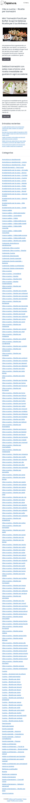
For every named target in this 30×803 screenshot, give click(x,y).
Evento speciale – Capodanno (13, 734)
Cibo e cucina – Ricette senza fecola (15, 624)
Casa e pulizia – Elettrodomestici (13, 213)
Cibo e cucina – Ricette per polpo (14, 523)
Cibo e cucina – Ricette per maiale (14, 440)
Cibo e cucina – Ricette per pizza (13, 500)
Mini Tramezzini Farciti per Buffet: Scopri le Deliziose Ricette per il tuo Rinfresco (14, 21)
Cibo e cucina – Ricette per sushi (13, 566)
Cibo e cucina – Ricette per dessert (14, 363)
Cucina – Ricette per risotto (11, 713)
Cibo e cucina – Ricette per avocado (15, 296)
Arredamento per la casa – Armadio (15, 170)
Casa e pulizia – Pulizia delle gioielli (14, 223)
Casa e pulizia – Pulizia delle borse (14, 221)
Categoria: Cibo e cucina (11, 248)
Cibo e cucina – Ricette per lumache (15, 437)
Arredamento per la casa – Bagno (14, 173)
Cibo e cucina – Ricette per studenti (14, 560)
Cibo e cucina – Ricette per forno (13, 393)
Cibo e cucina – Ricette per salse (13, 553)
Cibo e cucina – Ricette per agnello (14, 291)
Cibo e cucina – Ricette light (12, 279)
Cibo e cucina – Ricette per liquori (14, 434)
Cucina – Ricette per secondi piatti (14, 715)
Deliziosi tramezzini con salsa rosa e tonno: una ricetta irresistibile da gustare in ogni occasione (14, 70)
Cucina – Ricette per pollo (11, 708)
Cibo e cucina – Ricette (10, 276)
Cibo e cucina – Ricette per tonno (14, 571)
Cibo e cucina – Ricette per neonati (14, 460)
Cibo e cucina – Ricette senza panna (15, 645)
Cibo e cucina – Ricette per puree (14, 535)
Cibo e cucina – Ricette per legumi (14, 429)
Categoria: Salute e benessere (13, 268)
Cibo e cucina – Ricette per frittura (14, 396)
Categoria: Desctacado (10, 256)
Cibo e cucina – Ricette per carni (13, 322)
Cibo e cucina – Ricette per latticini (14, 422)
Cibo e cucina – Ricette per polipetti (14, 510)
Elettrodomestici (8, 726)
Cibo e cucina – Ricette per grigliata (14, 411)
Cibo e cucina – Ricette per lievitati (14, 432)
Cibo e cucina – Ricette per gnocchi (14, 409)
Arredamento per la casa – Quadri (14, 189)
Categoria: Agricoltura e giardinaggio (10, 244)
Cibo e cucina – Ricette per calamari (15, 316)
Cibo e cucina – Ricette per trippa (14, 586)
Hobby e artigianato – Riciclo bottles (15, 749)
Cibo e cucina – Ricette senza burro (14, 614)
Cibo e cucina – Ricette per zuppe (14, 609)
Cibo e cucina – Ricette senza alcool (14, 611)
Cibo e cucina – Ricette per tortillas (14, 578)
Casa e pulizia (7, 210)
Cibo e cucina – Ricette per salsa (13, 550)
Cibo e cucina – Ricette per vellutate (15, 591)
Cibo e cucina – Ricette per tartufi (14, 568)
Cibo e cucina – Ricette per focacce (14, 386)
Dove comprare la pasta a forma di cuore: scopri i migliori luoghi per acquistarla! (13, 145)
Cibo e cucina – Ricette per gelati (13, 406)
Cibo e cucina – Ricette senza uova (14, 656)
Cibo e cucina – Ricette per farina (14, 383)
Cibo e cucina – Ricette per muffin (14, 457)
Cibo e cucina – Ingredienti (11, 274)
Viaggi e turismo (8, 793)
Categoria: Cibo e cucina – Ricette (14, 250)
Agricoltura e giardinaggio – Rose (14, 165)
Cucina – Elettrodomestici (11, 677)
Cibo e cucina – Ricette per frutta (13, 401)
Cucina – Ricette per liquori (11, 690)
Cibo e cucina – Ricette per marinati (14, 442)
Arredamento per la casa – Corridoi (14, 175)
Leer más (6, 59)
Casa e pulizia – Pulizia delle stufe (14, 238)
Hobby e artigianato (9, 744)
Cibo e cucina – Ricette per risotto (14, 545)
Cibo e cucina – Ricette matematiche (10, 282)
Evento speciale (7, 729)
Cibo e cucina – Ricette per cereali (14, 329)
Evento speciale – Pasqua (11, 741)
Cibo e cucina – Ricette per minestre (15, 454)
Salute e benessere (9, 777)
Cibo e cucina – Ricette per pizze (13, 502)
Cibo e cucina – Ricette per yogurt (14, 603)
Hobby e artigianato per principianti (14, 764)
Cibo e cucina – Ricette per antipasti (15, 293)
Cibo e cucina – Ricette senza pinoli (14, 651)
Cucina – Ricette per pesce (11, 702)
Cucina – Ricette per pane (11, 692)
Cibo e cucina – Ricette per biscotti (14, 309)
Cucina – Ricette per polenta (12, 705)
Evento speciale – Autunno (11, 731)
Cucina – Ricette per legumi (12, 687)
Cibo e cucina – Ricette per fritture (14, 398)
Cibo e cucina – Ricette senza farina (14, 621)
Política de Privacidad (15, 799)
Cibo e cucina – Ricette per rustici (14, 547)
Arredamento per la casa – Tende (14, 208)
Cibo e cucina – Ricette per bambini (14, 299)
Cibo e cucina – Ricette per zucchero (15, 606)
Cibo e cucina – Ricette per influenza (15, 414)
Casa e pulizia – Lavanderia (12, 216)
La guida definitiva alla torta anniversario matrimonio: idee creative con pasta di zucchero (13, 128)
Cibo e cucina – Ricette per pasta (14, 482)
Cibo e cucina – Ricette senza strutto (15, 653)
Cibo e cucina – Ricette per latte (13, 419)
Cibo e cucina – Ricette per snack (14, 558)
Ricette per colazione (9, 774)
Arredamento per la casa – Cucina (14, 178)
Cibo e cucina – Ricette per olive (13, 465)
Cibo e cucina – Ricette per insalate (14, 417)
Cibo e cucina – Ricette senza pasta (14, 648)
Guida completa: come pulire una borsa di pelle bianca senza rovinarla (13, 138)
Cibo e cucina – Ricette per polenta (14, 508)
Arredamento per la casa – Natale (14, 183)
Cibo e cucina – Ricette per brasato (14, 311)
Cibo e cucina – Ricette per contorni (14, 358)
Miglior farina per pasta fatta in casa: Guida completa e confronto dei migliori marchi (14, 141)
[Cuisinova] (9, 3)
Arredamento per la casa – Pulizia (14, 186)
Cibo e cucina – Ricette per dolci (13, 369)
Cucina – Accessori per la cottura (14, 674)
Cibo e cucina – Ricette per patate (14, 485)
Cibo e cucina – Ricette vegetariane (14, 669)
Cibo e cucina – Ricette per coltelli (14, 339)
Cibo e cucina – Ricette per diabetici (14, 366)
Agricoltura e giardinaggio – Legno (14, 162)
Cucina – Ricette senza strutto (12, 721)
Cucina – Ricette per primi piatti (13, 710)
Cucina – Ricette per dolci (11, 679)
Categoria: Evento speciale (11, 258)
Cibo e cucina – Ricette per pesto (14, 490)
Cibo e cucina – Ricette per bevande (15, 306)
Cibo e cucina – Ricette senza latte (14, 636)
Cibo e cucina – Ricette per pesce (14, 487)
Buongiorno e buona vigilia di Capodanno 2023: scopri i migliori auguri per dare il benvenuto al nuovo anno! (14, 133)
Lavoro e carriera (8, 766)
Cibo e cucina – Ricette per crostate (14, 361)
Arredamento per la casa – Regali (14, 191)
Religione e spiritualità (9, 769)
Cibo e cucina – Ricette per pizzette (14, 505)
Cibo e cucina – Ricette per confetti (14, 346)
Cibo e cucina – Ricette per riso (13, 537)
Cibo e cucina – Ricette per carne (14, 319)
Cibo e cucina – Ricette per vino (13, 601)
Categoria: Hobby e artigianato (13, 266)
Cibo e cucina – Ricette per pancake (15, 467)
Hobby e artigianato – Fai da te (13, 747)
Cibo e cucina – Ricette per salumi (14, 555)
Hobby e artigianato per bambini (13, 756)
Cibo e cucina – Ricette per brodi (13, 314)
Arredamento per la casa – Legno (14, 181)
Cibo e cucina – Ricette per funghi (14, 403)
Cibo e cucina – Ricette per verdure (14, 593)
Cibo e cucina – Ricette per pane (13, 475)
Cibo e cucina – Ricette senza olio (14, 643)
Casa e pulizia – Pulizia (10, 218)
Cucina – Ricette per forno (11, 682)
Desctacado (6, 723)
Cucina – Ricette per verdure (12, 718)
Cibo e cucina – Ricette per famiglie (14, 380)
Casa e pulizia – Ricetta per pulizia (14, 241)
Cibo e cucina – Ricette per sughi (13, 563)
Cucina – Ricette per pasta (11, 695)
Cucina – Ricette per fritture (12, 684)
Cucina (4, 671)
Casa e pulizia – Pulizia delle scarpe (14, 235)
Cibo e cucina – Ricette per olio (13, 462)
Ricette (4, 772)
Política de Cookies (17, 801)
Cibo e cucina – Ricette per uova (13, 588)
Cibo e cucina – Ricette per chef (13, 332)
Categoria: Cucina (8, 253)
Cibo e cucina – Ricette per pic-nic (14, 497)
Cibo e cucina (7, 271)
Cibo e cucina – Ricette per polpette (15, 516)
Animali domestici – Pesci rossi (13, 167)
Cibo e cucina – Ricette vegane (13, 666)
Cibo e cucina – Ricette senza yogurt (15, 659)
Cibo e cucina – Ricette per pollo (13, 513)
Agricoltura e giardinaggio (11, 159)
